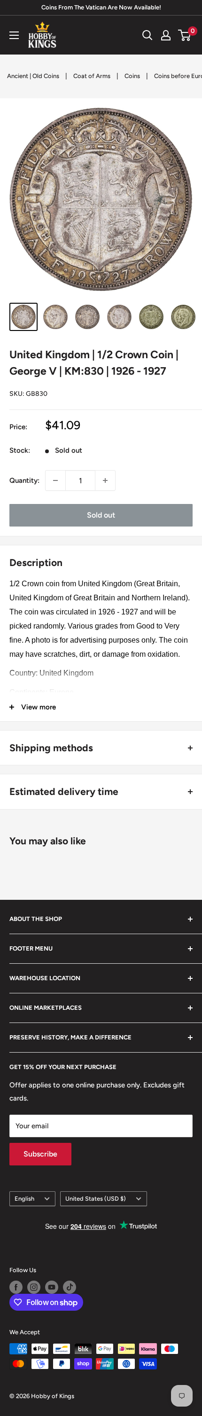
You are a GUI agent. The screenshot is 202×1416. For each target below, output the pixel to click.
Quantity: (24, 480)
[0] (185, 35)
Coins (132, 75)
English (24, 1198)
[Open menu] (14, 35)
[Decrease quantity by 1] (55, 480)
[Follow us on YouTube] (51, 1287)
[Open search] (147, 35)
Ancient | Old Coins (33, 75)
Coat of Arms (91, 75)
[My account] (166, 35)
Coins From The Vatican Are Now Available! (101, 7)
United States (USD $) (95, 1198)
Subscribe (40, 1153)
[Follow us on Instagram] (33, 1287)
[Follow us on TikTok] (69, 1287)
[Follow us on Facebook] (16, 1287)
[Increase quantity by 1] (105, 480)
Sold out (101, 515)
